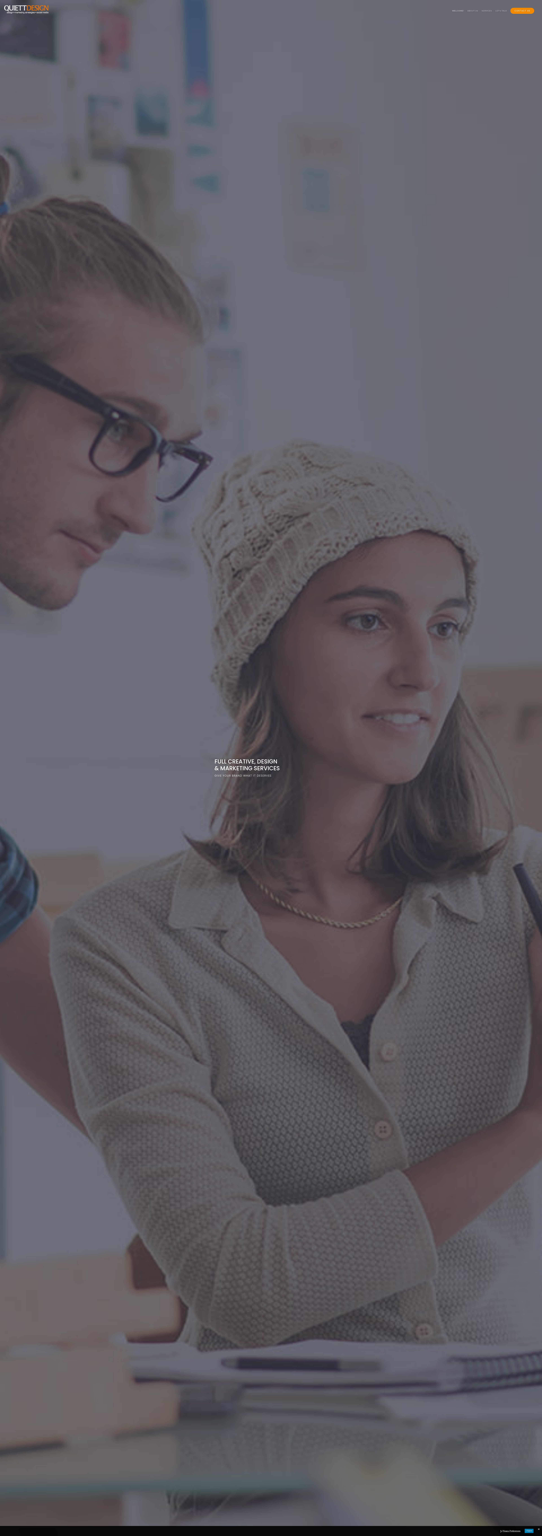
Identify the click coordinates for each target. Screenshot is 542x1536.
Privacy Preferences (511, 1531)
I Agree (529, 1531)
